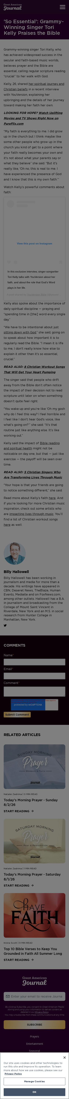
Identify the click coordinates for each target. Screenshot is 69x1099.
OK (34, 1092)
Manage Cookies (34, 1081)
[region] (34, 1075)
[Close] (65, 1057)
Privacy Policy (13, 1073)
